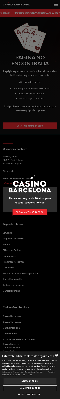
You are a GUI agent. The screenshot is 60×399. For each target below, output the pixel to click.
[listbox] (56, 355)
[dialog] (30, 375)
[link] (30, 212)
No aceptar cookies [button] (30, 388)
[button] (30, 394)
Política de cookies (24, 374)
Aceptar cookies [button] (30, 381)
